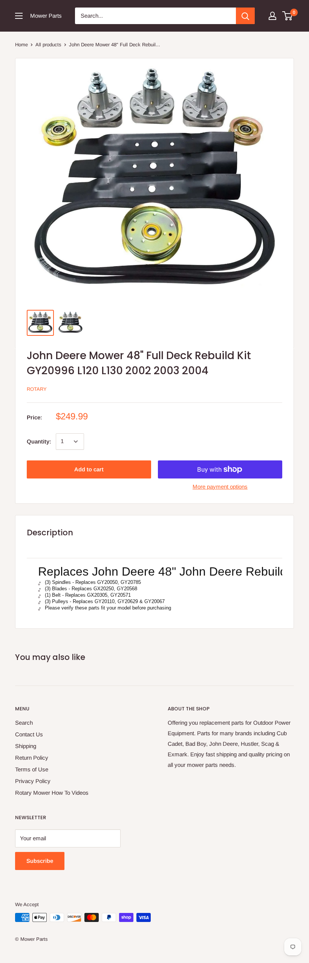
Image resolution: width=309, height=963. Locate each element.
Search (24, 722)
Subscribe (39, 861)
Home (21, 44)
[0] (287, 15)
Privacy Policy (32, 781)
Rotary (37, 389)
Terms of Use (31, 769)
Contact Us (29, 734)
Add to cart (89, 469)
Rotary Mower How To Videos (52, 792)
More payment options (220, 486)
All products (48, 44)
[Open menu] (19, 16)
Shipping (25, 746)
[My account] (272, 16)
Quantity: (39, 441)
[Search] (245, 16)
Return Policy (31, 757)
